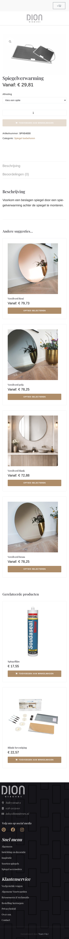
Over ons (6, 914)
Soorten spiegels (10, 863)
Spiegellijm (14, 661)
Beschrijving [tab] (11, 166)
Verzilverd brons (16, 556)
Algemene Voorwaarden (14, 891)
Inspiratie (7, 857)
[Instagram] (22, 829)
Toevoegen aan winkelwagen (36, 123)
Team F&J (43, 934)
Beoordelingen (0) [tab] (16, 174)
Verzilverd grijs (16, 384)
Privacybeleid (9, 908)
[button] (10, 41)
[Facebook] (13, 829)
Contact (6, 920)
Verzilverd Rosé (16, 298)
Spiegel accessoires (12, 869)
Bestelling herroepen (12, 903)
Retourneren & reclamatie (15, 897)
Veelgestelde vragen (12, 886)
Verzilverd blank (16, 470)
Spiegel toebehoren (24, 138)
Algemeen (7, 846)
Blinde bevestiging (17, 747)
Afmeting (7, 94)
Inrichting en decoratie (14, 852)
